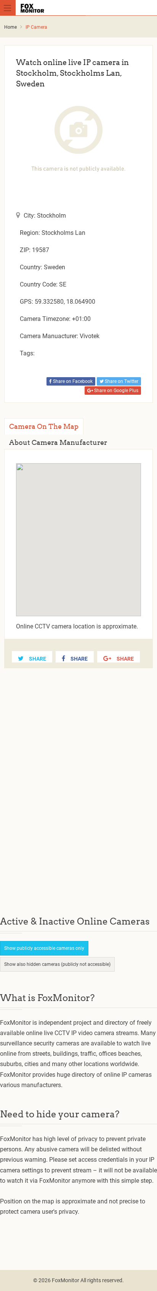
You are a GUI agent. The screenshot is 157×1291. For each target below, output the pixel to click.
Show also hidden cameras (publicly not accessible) (57, 964)
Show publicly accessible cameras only (44, 948)
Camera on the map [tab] (43, 426)
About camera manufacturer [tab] (58, 442)
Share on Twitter (121, 381)
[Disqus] (78, 798)
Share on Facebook (72, 381)
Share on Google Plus (115, 390)
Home (10, 27)
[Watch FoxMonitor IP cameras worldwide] (80, 7)
